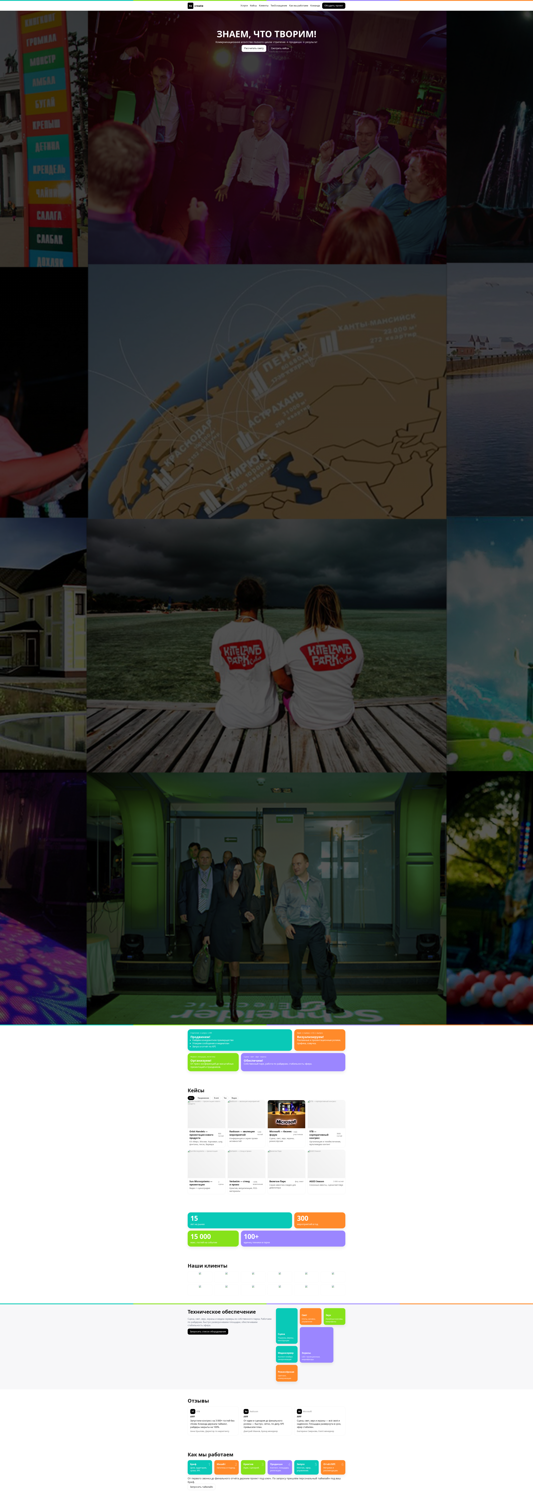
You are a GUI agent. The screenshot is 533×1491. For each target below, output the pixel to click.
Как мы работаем (298, 5)
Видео (234, 1098)
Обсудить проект (333, 5)
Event (216, 1098)
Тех (225, 1098)
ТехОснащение (279, 5)
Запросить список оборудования (208, 1331)
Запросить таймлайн (201, 1486)
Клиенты (263, 5)
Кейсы (253, 5)
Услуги (244, 5)
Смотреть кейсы (280, 48)
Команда (315, 5)
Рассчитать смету (254, 48)
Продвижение (203, 1098)
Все (191, 1098)
